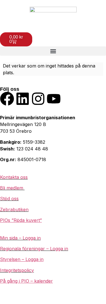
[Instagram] (38, 99)
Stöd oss (9, 198)
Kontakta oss (14, 177)
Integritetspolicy (17, 270)
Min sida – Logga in (20, 238)
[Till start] (53, 16)
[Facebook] (7, 99)
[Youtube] (54, 99)
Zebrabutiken (14, 209)
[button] (53, 51)
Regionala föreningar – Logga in (34, 248)
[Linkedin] (23, 99)
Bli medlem (12, 188)
